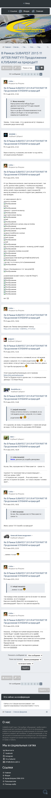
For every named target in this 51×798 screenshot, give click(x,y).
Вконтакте (10, 750)
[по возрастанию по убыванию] (25, 663)
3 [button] (31, 74)
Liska (11, 81)
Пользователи (10, 781)
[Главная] (25, 31)
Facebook (9, 753)
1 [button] (25, 74)
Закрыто (7, 68)
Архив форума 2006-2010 (14, 778)
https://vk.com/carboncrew (14, 375)
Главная (39, 11)
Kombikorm (15, 389)
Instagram (9, 756)
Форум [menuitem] (26, 11)
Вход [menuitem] (28, 3)
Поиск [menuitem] (48, 47)
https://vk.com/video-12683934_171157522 (19, 329)
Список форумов (20, 712)
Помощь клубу (10, 784)
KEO (12, 437)
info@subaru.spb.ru (13, 762)
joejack (11, 339)
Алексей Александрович (21, 535)
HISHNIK (12, 134)
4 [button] (34, 74)
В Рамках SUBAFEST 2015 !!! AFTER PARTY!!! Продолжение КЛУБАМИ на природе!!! (23, 57)
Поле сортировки (16, 659)
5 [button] (37, 74)
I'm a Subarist (10, 759)
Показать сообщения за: (17, 655)
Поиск (37, 68)
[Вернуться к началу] (45, 792)
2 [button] (28, 74)
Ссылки (13, 11)
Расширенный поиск (41, 68)
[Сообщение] (4, 94)
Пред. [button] (22, 74)
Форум (7, 775)
